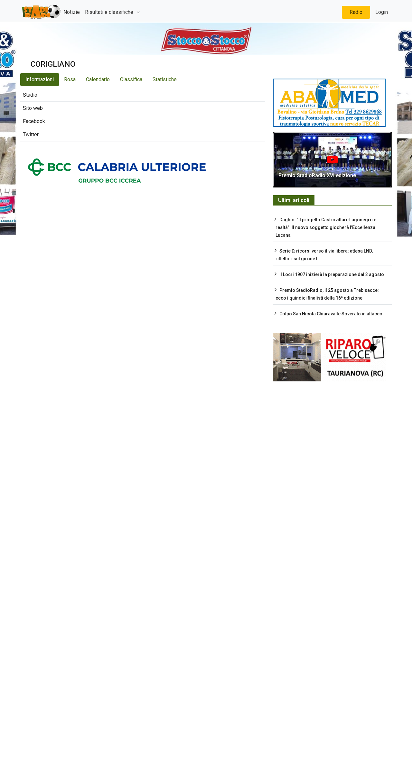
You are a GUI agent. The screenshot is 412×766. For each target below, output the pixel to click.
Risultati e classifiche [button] (110, 12)
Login (381, 12)
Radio (356, 12)
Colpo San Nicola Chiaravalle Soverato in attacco (330, 313)
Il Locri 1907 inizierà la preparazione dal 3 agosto (331, 274)
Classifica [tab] (131, 79)
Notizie (71, 12)
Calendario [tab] (98, 79)
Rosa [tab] (70, 79)
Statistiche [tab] (165, 79)
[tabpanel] (142, 115)
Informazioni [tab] (39, 79)
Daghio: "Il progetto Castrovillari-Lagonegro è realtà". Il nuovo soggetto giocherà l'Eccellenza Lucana (326, 227)
